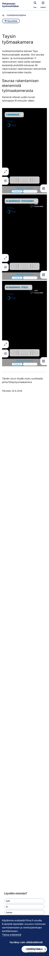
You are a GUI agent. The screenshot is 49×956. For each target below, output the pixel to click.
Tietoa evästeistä (11, 934)
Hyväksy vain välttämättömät (26, 942)
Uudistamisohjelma (16, 15)
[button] (24, 901)
